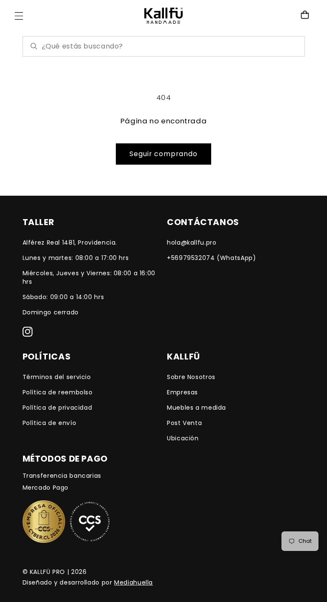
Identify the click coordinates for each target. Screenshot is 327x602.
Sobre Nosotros (191, 377)
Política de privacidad (57, 407)
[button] (19, 16)
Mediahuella (133, 582)
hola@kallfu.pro (191, 242)
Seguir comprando (163, 154)
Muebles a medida (196, 407)
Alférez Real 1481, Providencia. (70, 242)
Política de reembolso (58, 392)
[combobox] (170, 46)
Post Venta (184, 423)
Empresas (182, 392)
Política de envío (50, 423)
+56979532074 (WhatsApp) (211, 258)
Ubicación (183, 438)
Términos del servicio (57, 377)
